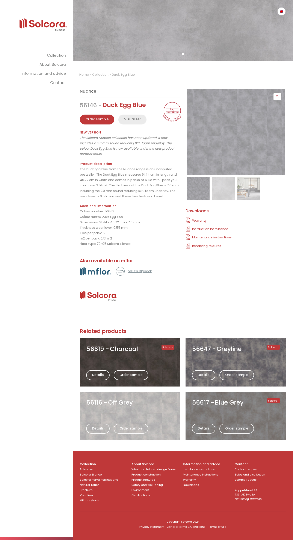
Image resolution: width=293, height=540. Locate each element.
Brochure (86, 490)
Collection (56, 55)
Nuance (88, 91)
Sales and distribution (250, 474)
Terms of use (217, 527)
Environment (140, 490)
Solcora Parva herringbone (99, 480)
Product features (143, 480)
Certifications (140, 495)
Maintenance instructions (200, 474)
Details (98, 375)
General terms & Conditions (186, 527)
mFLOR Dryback (140, 271)
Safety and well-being (147, 485)
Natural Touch (89, 485)
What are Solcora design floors (153, 469)
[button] (277, 96)
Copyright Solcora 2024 (183, 521)
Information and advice (43, 73)
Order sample (130, 375)
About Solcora (52, 64)
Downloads (191, 485)
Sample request (246, 480)
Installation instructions (199, 469)
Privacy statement (151, 527)
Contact (58, 82)
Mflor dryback (89, 500)
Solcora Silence (91, 474)
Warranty (189, 480)
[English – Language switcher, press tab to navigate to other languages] (281, 11)
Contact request (246, 469)
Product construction (146, 474)
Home (84, 74)
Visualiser (132, 119)
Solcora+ (86, 469)
